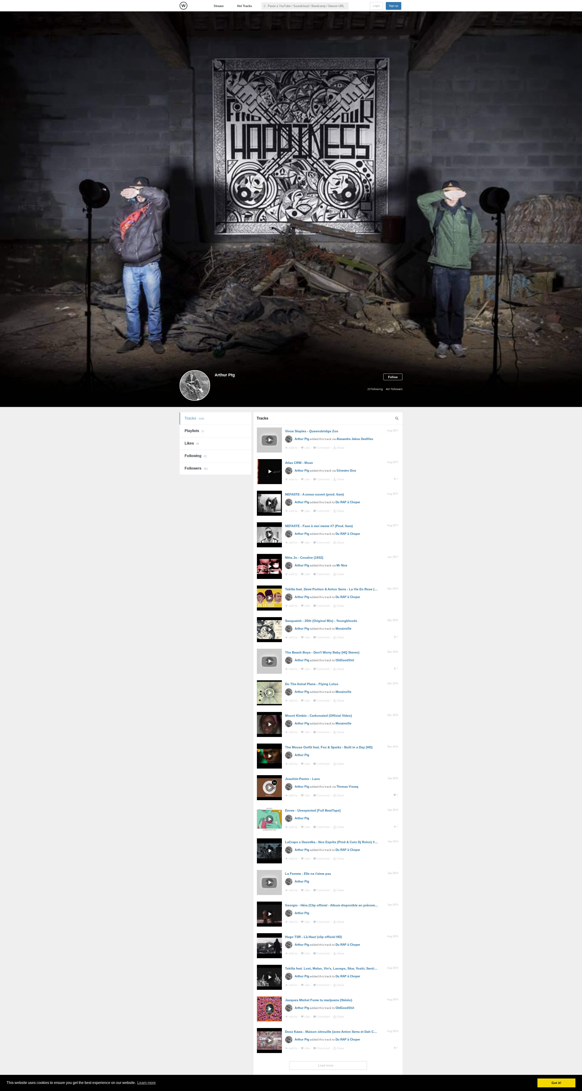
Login (376, 6)
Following (195, 456)
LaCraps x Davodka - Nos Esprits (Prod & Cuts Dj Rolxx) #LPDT (334, 842)
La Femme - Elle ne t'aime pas (308, 873)
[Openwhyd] (183, 6)
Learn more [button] (146, 1083)
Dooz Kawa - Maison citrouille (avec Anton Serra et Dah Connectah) (337, 1031)
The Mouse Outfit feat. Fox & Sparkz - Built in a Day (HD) (329, 747)
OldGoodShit (345, 660)
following (375, 389)
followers (394, 389)
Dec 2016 (392, 588)
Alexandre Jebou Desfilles (354, 439)
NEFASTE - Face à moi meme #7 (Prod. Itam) (319, 526)
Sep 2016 (393, 778)
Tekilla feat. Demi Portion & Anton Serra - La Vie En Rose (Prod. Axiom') (340, 589)
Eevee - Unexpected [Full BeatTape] (313, 810)
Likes (192, 443)
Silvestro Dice (346, 470)
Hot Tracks (244, 6)
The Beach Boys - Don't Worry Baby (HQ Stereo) (322, 652)
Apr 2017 (393, 557)
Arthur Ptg (302, 439)
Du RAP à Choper (348, 502)
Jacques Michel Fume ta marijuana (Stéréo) (318, 1000)
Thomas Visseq (347, 786)
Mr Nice (341, 565)
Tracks (194, 418)
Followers (196, 468)
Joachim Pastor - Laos (302, 779)
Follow (393, 377)
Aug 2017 (392, 430)
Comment (323, 448)
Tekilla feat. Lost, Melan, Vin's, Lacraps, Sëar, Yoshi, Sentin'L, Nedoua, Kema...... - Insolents (355, 968)
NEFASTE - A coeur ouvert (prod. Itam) (314, 494)
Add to (293, 448)
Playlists (194, 431)
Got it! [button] (556, 1083)
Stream (219, 6)
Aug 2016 (392, 936)
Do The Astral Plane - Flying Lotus (311, 684)
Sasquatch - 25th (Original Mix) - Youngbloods (321, 621)
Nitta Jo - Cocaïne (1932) (304, 557)
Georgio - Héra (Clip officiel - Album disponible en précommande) (335, 905)
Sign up (393, 6)
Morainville (343, 628)
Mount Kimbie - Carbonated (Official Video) (318, 715)
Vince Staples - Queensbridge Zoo (311, 431)
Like (307, 448)
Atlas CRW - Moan (299, 463)
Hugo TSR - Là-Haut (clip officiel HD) (313, 937)
